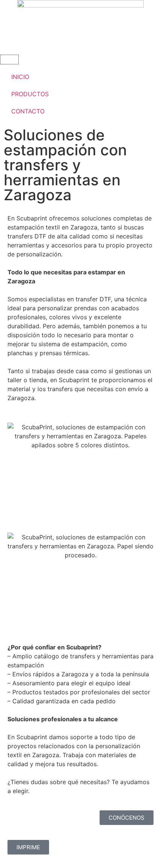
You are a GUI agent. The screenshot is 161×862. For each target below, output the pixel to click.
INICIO (20, 76)
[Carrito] (9, 59)
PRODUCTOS (30, 94)
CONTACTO (28, 111)
